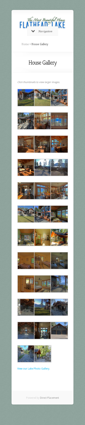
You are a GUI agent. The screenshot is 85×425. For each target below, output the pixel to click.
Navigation (45, 31)
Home (25, 44)
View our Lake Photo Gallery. (33, 368)
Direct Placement (49, 397)
